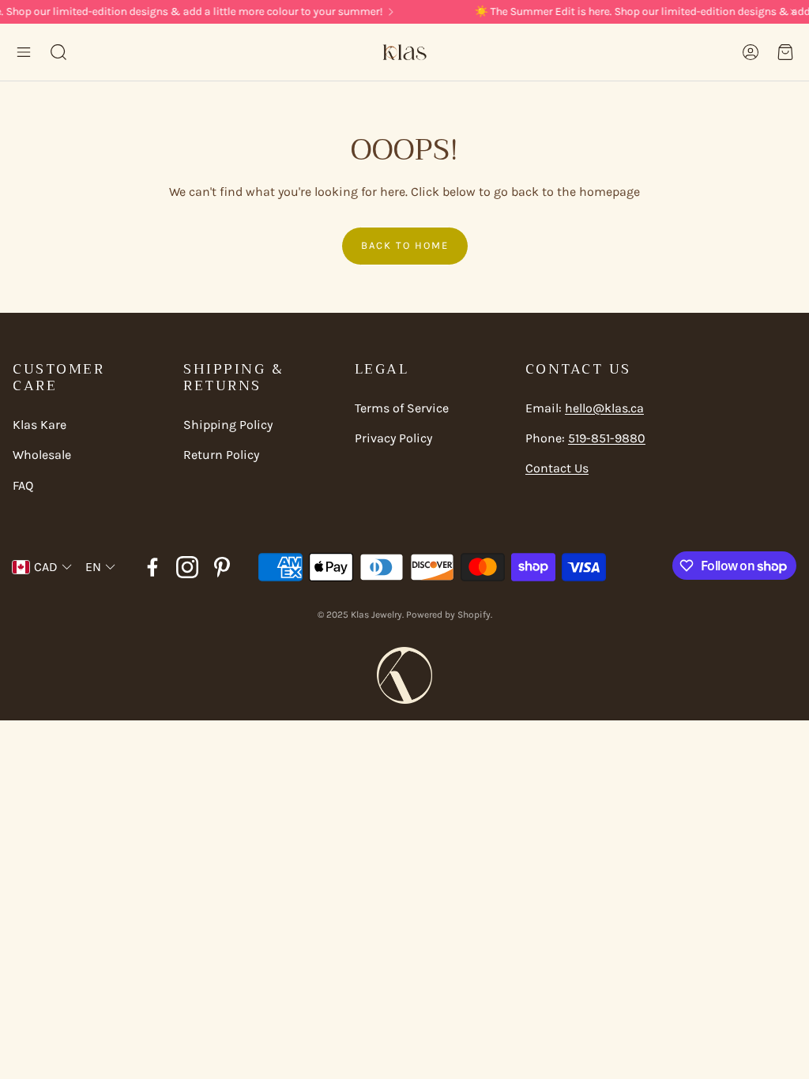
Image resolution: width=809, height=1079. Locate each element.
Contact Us (557, 468)
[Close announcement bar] (793, 12)
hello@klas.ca (604, 407)
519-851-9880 (606, 438)
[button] (24, 52)
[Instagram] (187, 567)
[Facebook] (152, 567)
